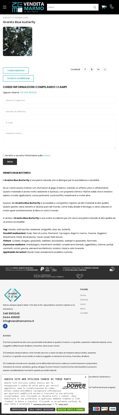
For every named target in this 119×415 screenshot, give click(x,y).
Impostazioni (19, 409)
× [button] (85, 376)
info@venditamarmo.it (18, 321)
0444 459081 (11, 317)
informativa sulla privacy (42, 404)
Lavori (83, 304)
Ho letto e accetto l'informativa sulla (27, 155)
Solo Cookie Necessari (41, 409)
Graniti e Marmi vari (15, 18)
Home (83, 295)
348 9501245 (11, 313)
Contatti (84, 313)
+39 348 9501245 (28, 92)
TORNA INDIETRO (16, 70)
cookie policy (63, 404)
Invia (10, 161)
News (82, 308)
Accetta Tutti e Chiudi (70, 409)
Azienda (84, 299)
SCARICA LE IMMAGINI (18, 78)
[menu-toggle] (4, 7)
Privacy (46, 155)
